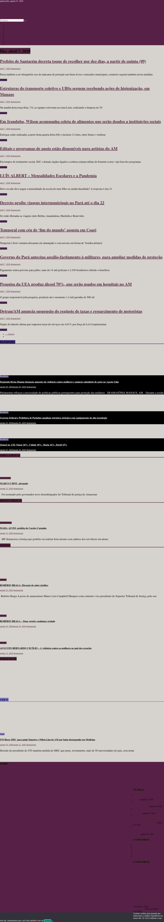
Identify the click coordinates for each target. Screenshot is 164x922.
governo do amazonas (148, 883)
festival (135, 880)
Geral (7, 35)
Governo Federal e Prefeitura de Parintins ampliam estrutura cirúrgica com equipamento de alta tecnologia (53, 417)
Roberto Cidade (156, 898)
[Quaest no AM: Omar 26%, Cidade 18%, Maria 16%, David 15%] (8, 435)
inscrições (160, 883)
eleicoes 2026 (155, 878)
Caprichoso (154, 872)
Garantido (143, 880)
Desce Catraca (6, 523)
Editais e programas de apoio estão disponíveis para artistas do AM (58, 148)
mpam (135, 889)
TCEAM (137, 904)
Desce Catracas (11, 42)
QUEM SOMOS (7, 782)
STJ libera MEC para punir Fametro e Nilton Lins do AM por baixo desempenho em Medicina (47, 739)
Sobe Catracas (11, 39)
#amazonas (137, 868)
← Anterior (9, 334)
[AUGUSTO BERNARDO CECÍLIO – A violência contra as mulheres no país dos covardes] (8, 638)
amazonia (136, 872)
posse (156, 893)
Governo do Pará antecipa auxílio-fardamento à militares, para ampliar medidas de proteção (81, 257)
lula (140, 886)
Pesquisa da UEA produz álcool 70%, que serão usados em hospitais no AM (66, 284)
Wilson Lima (152, 904)
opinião (136, 893)
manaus (148, 886)
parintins (145, 892)
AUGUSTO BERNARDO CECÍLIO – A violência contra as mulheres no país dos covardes (46, 648)
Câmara (149, 875)
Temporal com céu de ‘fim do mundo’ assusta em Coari (48, 230)
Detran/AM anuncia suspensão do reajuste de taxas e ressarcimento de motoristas (71, 311)
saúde (145, 901)
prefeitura (146, 895)
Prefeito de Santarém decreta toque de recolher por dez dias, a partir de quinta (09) (73, 61)
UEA (143, 904)
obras (140, 889)
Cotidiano (9, 32)
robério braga (138, 901)
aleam (145, 868)
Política (8, 44)
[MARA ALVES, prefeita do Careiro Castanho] (7, 518)
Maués (156, 886)
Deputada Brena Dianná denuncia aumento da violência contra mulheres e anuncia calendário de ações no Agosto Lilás (59, 382)
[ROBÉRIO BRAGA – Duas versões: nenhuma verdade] (8, 611)
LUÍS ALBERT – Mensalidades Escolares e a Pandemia (48, 175)
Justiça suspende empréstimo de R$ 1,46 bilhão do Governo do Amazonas (147, 811)
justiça (135, 887)
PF (153, 893)
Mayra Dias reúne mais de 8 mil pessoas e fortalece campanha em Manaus (146, 797)
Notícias (8, 25)
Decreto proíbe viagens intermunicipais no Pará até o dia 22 (52, 203)
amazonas (155, 868)
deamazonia (15, 69)
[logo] (6, 780)
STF (148, 901)
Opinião (8, 30)
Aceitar (47, 921)
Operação (157, 889)
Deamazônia (146, 877)
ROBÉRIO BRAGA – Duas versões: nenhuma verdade (27, 621)
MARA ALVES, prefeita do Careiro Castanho (23, 528)
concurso (143, 875)
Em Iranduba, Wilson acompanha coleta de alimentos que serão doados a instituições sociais (80, 121)
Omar (144, 889)
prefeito (137, 895)
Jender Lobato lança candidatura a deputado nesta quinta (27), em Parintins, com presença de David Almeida (147, 830)
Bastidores (9, 37)
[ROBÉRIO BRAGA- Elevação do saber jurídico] (25, 575)
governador (152, 880)
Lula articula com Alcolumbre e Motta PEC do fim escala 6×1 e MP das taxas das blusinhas (148, 804)
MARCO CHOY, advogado (14, 483)
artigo (143, 871)
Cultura (8, 28)
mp (160, 886)
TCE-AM (155, 901)
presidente (144, 898)
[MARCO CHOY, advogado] (7, 474)
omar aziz (149, 889)
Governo (136, 883)
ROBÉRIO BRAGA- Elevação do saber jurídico (24, 585)
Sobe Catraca (5, 478)
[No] (52, 921)
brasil (149, 872)
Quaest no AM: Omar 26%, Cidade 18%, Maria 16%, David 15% (33, 444)
